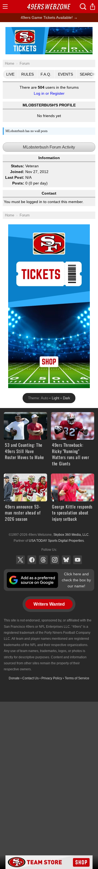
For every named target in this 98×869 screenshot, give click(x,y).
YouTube (77, 559)
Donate (14, 678)
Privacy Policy (51, 678)
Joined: (17, 171)
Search (83, 6)
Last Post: (14, 177)
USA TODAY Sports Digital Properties (56, 541)
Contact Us (30, 678)
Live (10, 74)
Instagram (54, 559)
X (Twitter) (20, 559)
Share (92, 6)
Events (65, 74)
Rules (27, 74)
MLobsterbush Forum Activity (49, 147)
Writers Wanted (49, 604)
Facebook (31, 559)
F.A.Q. (46, 74)
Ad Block (49, 30)
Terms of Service (77, 678)
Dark (66, 398)
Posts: (18, 183)
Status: (17, 166)
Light (55, 398)
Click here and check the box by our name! (76, 580)
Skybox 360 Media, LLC (71, 535)
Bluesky (66, 559)
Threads (43, 559)
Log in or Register (49, 93)
